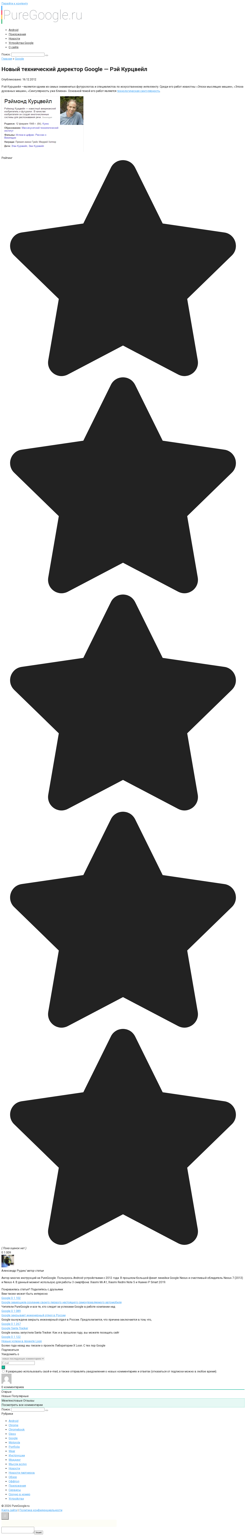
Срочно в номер (19, 1494)
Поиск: (6, 54)
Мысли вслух (18, 1464)
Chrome (13, 1425)
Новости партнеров (22, 1472)
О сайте (14, 47)
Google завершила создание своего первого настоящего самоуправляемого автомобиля (61, 1302)
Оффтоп (14, 1481)
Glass (12, 1434)
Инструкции (17, 1455)
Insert (39, 1532)
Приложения (17, 34)
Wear (12, 1451)
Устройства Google (21, 43)
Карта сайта (9, 1510)
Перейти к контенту (14, 3)
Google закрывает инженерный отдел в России (33, 1315)
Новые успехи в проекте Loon (21, 1341)
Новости (14, 38)
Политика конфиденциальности (40, 1510)
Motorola (14, 1442)
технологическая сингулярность (138, 91)
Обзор (13, 1477)
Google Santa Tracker (14, 1328)
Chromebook (17, 1429)
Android (13, 30)
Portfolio (14, 1447)
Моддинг (15, 1460)
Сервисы (15, 1490)
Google (13, 1438)
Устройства (16, 1498)
